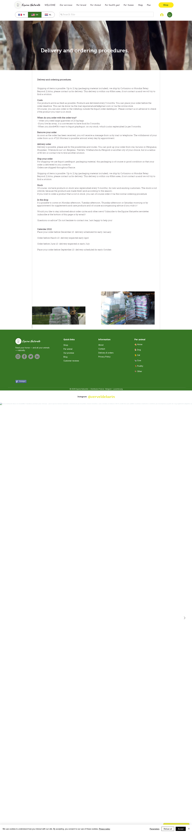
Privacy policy (104, 829)
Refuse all (168, 829)
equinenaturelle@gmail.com (97, 106)
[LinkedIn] (37, 356)
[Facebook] (24, 356)
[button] (169, 14)
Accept (181, 829)
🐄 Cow (137, 360)
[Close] (188, 829)
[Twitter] (30, 356)
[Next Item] (184, 618)
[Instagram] (18, 356)
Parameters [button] (154, 829)
